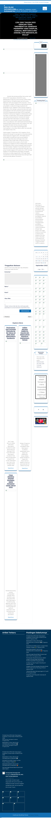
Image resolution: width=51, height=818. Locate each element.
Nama (7, 286)
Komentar (8, 272)
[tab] (45, 8)
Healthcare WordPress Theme (25, 815)
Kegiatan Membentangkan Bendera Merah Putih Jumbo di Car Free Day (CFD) (37, 667)
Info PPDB (35, 2)
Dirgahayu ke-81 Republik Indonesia (35, 674)
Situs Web (7, 298)
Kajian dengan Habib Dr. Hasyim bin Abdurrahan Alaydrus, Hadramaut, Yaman (25, 334)
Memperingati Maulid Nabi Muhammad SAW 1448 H (12, 768)
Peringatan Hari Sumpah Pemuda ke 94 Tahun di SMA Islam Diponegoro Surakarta (11, 333)
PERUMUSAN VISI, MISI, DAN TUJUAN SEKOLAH (14, 775)
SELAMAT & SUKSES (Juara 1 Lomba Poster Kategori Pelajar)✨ (11, 761)
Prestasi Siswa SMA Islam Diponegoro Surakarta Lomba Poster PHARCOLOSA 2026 (12, 736)
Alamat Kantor (28, 2)
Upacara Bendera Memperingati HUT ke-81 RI (37, 672)
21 (41, 260)
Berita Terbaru (25, 9)
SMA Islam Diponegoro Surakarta (10, 9)
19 (38, 260)
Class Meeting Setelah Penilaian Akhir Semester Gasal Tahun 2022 (11, 481)
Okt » (42, 269)
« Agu (39, 269)
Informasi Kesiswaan (29, 11)
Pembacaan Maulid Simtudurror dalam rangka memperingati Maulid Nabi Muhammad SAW (36, 659)
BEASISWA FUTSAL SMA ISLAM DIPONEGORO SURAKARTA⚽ (10, 743)
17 (47, 258)
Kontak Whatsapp (44, 2)
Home (17, 9)
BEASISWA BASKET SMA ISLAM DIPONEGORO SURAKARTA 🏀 (10, 764)
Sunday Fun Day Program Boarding (35, 662)
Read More (11, 468)
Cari (41, 42)
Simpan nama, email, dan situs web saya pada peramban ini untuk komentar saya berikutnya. (17, 306)
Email (6, 292)
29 (43, 263)
